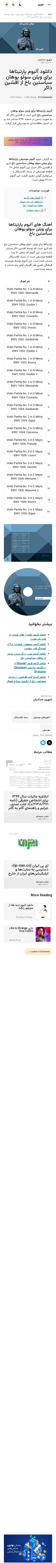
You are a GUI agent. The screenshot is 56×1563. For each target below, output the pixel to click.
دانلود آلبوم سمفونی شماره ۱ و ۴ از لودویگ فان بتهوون (26, 646)
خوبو (41, 4)
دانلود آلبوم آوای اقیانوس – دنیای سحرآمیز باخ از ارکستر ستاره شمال (26, 679)
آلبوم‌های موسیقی (41, 717)
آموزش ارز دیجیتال (16, 764)
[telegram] (43, 742)
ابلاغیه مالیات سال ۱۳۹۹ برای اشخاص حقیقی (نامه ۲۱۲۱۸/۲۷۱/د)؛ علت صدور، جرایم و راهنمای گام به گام (28, 802)
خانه (50, 14)
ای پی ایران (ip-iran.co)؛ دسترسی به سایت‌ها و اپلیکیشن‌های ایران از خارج (28, 870)
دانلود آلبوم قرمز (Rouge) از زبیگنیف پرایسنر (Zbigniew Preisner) (30, 667)
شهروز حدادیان (45, 60)
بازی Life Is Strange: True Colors (21, 930)
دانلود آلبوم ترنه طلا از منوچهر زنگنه (21, 907)
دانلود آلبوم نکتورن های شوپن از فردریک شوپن (27, 637)
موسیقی (46, 730)
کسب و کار (13, 833)
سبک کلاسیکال (21, 717)
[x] (49, 742)
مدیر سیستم (42, 816)
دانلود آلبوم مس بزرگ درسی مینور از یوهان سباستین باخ (26, 656)
